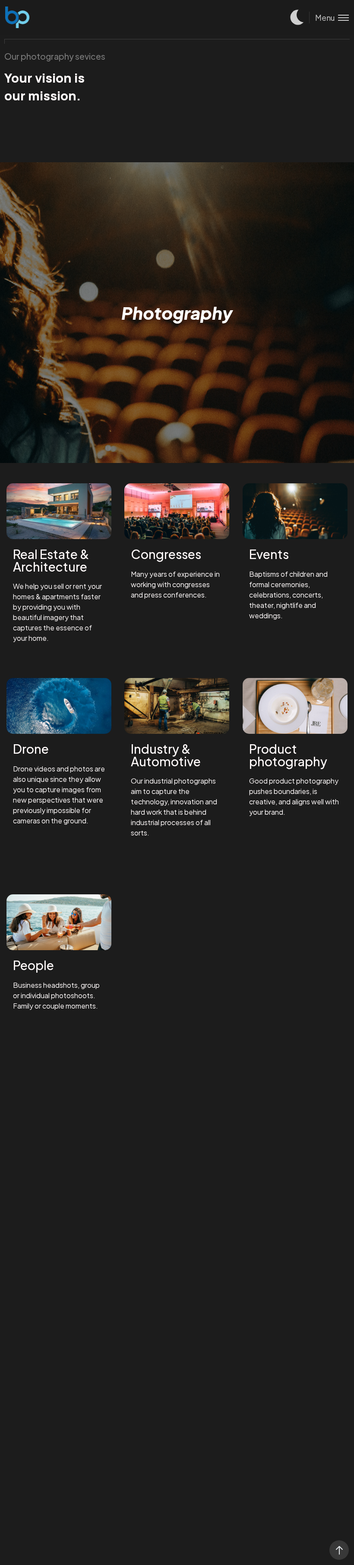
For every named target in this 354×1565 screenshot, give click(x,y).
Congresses (166, 554)
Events (269, 554)
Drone (31, 748)
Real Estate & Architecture (51, 560)
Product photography (288, 755)
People (33, 965)
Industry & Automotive (166, 755)
